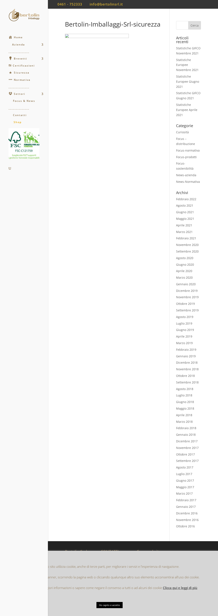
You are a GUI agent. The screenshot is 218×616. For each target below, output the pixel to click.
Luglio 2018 (184, 395)
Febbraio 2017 (186, 500)
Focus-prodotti (186, 157)
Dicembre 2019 (187, 291)
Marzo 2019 (184, 343)
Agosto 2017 (184, 467)
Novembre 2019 (187, 297)
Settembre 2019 (187, 310)
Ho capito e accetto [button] (109, 605)
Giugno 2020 (185, 265)
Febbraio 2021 (186, 238)
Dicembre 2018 (187, 363)
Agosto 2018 (184, 389)
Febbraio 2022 (186, 199)
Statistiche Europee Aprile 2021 (186, 110)
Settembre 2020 (187, 251)
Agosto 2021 (184, 205)
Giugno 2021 (185, 212)
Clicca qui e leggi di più (180, 588)
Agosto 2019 (184, 317)
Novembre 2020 (187, 245)
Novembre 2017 (187, 448)
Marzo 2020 (184, 277)
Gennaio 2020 (186, 284)
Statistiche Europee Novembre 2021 (187, 65)
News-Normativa (188, 182)
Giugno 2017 (185, 480)
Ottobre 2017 (185, 454)
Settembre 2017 (187, 461)
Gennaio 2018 (186, 435)
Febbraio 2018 (186, 428)
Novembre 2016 (187, 520)
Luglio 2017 (184, 474)
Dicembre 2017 (187, 441)
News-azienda (186, 175)
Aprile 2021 (184, 225)
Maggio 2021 (185, 219)
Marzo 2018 (184, 422)
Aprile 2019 (184, 336)
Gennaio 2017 (186, 507)
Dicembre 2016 (187, 513)
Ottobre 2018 (185, 376)
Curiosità (182, 132)
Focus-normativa (188, 150)
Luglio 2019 (184, 323)
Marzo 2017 (184, 493)
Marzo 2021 (184, 232)
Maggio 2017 (185, 487)
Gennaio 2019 (186, 356)
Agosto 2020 (184, 258)
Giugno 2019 (185, 330)
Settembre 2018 (187, 382)
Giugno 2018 (185, 402)
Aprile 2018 (184, 415)
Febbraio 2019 (186, 350)
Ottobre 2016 (185, 526)
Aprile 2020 (184, 271)
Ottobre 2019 (185, 304)
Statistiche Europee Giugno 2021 (187, 81)
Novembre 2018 (187, 369)
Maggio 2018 (185, 408)
